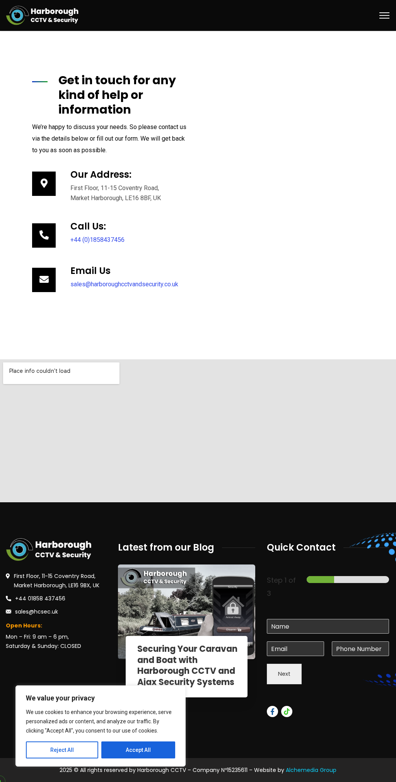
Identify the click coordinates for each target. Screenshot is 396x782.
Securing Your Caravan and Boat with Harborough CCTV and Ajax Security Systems (187, 666)
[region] (100, 726)
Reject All (62, 750)
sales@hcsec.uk (36, 611)
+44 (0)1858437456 (97, 239)
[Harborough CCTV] (42, 15)
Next (284, 674)
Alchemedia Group (311, 770)
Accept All (138, 750)
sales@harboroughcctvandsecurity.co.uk (124, 284)
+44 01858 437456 (40, 598)
